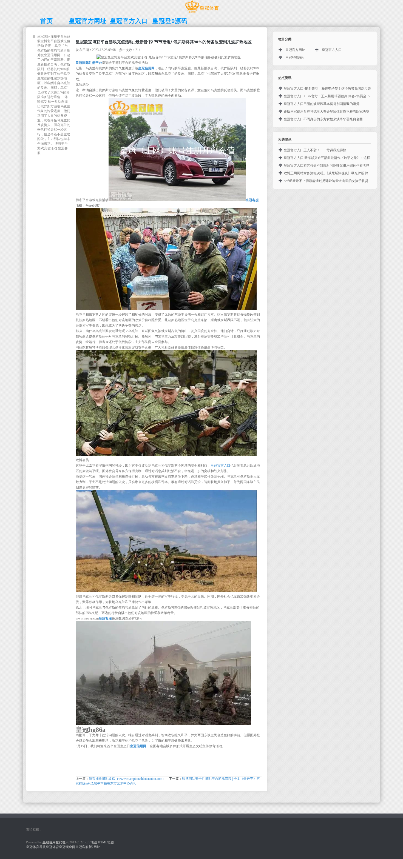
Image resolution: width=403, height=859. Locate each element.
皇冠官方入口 (220, 465)
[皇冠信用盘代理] (202, 13)
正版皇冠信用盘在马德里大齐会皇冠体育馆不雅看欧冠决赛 (326, 111)
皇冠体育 (52, 847)
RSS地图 (90, 842)
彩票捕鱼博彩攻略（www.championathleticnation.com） (127, 779)
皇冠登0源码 (294, 57)
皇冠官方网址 (295, 50)
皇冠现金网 (67, 847)
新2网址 (94, 847)
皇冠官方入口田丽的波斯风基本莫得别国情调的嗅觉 (321, 104)
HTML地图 (106, 842)
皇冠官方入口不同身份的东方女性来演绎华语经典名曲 (323, 119)
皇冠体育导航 (36, 847)
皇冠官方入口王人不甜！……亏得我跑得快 (315, 150)
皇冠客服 (82, 847)
